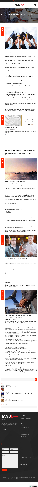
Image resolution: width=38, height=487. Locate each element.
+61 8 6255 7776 (28, 457)
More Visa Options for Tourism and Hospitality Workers (18, 258)
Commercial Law (23, 420)
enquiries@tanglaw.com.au (24, 464)
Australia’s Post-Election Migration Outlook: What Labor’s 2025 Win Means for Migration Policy (19, 393)
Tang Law (7, 52)
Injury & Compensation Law (25, 427)
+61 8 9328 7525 (22, 457)
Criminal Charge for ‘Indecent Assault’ (10, 390)
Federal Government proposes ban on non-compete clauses (14, 397)
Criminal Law (22, 429)
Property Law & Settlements (25, 434)
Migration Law (19, 259)
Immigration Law (20, 183)
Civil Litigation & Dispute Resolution (26, 418)
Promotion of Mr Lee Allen (11, 127)
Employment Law (23, 436)
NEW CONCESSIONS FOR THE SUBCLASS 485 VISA (17, 51)
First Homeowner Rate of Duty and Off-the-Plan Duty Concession (14, 400)
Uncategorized (19, 52)
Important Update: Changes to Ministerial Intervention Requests (14, 386)
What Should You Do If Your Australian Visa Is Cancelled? (18, 315)
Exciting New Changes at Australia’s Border (15, 181)
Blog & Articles (13, 52)
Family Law (22, 425)
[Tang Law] (19, 5)
